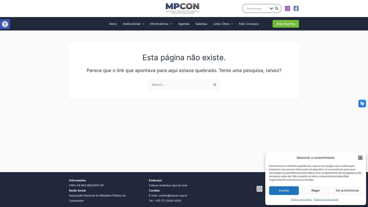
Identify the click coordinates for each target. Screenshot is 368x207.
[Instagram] (287, 8)
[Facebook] (296, 8)
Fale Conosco (249, 24)
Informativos (159, 24)
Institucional (131, 24)
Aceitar (284, 190)
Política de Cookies (301, 199)
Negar (315, 190)
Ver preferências (347, 190)
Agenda (183, 24)
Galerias (201, 24)
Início (113, 24)
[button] (5, 24)
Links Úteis (221, 24)
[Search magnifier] (276, 8)
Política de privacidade (326, 199)
